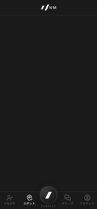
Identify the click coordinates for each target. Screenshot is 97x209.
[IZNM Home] (48, 7)
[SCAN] (48, 195)
